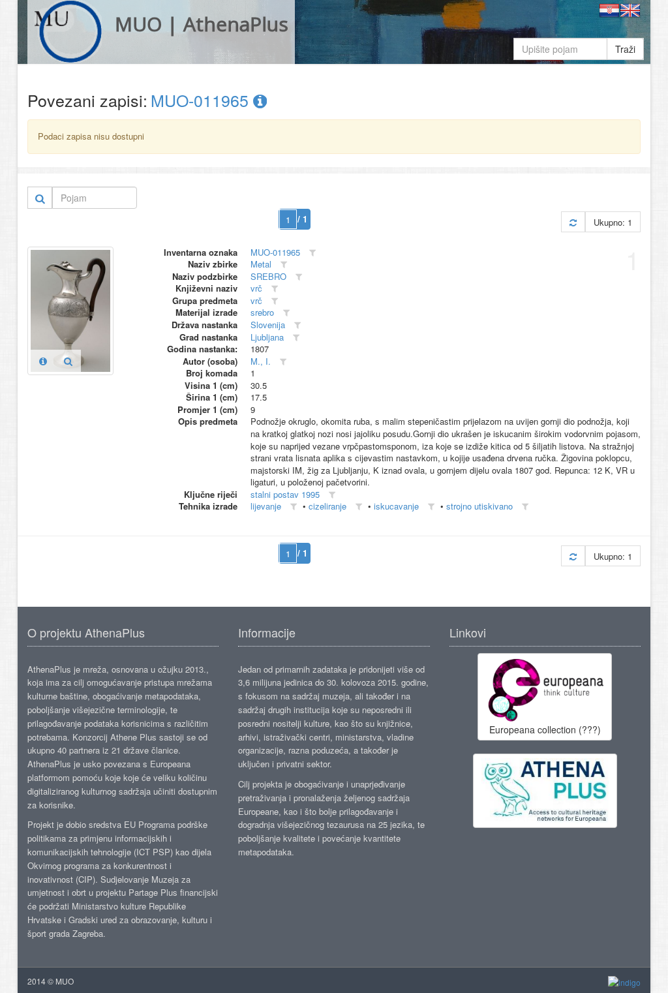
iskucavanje (396, 506)
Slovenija (267, 324)
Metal (260, 264)
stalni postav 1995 (285, 494)
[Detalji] (43, 361)
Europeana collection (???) (545, 729)
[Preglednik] (68, 361)
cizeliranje (327, 506)
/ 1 (302, 219)
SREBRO (268, 276)
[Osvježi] (573, 222)
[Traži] (40, 197)
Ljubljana (267, 337)
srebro (262, 312)
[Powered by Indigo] (624, 981)
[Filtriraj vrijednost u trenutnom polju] (312, 253)
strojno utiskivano (479, 506)
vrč (256, 288)
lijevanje (265, 506)
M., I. (260, 361)
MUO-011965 (202, 100)
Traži (625, 48)
